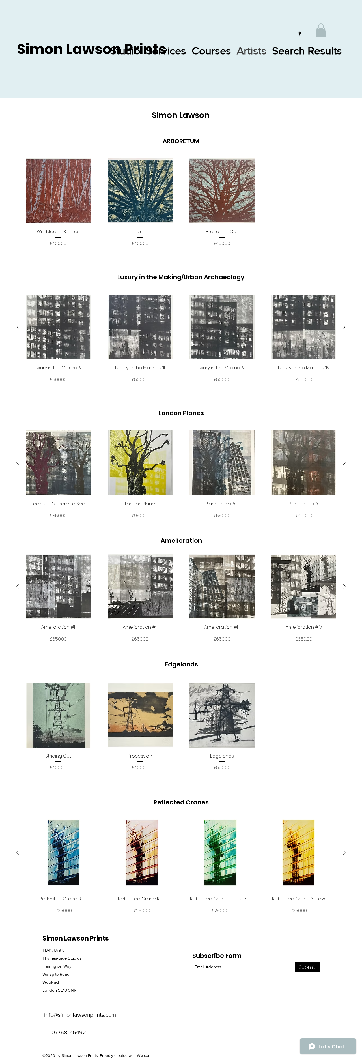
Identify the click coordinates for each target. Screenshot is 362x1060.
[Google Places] (300, 34)
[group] (181, 202)
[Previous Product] (17, 326)
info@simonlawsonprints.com (80, 1015)
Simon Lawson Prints (92, 49)
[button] (320, 30)
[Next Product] (344, 326)
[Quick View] (58, 191)
